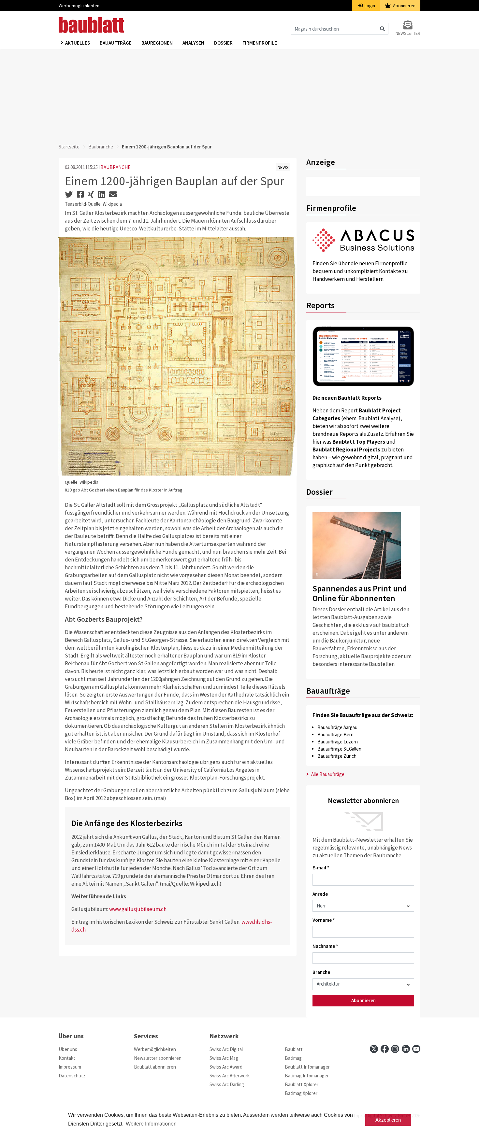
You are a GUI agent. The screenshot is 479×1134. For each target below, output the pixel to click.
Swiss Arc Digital (226, 1049)
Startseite (69, 147)
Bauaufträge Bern (335, 734)
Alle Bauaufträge (327, 774)
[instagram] (395, 1049)
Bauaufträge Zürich (336, 756)
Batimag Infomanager (307, 1075)
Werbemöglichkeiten (79, 5)
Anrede (320, 894)
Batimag (293, 1058)
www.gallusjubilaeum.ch (138, 909)
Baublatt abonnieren (155, 1067)
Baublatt (294, 1049)
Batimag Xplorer (301, 1093)
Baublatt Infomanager (307, 1067)
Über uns (68, 1049)
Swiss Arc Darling (227, 1084)
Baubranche (100, 147)
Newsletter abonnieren (157, 1058)
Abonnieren (403, 5)
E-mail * (320, 867)
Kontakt (67, 1058)
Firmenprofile (259, 43)
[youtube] (416, 1049)
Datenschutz (72, 1075)
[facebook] (385, 1049)
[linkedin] (406, 1049)
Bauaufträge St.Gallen (339, 749)
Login (369, 5)
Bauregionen (157, 43)
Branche (321, 972)
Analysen (193, 43)
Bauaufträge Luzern (337, 742)
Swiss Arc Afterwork (230, 1075)
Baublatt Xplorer (301, 1084)
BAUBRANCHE (115, 167)
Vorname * (323, 920)
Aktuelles (77, 43)
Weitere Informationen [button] (151, 1124)
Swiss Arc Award (226, 1067)
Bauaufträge (116, 43)
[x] (374, 1049)
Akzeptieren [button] (388, 1120)
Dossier (223, 43)
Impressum (70, 1067)
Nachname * (325, 946)
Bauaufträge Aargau (337, 727)
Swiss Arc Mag (224, 1058)
